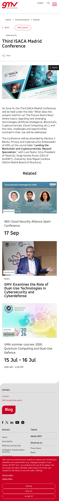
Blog (9, 410)
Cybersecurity (11, 35)
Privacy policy (7, 475)
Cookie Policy (7, 479)
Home (8, 20)
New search (23, 28)
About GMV (36, 436)
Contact (5, 396)
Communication (22, 20)
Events (36, 20)
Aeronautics (7, 442)
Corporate (7, 330)
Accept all (29, 496)
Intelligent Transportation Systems (13, 451)
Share (8, 56)
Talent (34, 430)
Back (7, 28)
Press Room (36, 448)
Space (4, 437)
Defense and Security (11, 446)
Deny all (28, 491)
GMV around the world (12, 400)
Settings (29, 486)
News (33, 453)
